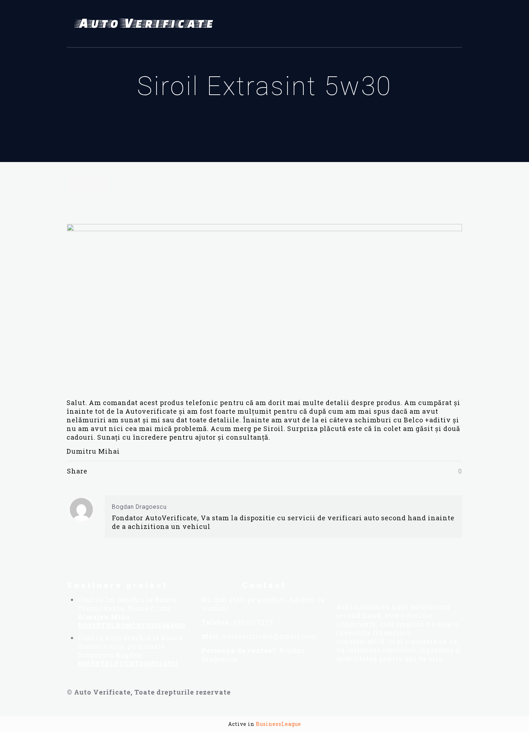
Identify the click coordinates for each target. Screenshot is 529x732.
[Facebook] (339, 584)
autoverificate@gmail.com (269, 636)
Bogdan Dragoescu (139, 506)
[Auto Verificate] (146, 23)
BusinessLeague (278, 723)
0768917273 (253, 622)
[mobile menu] (452, 24)
